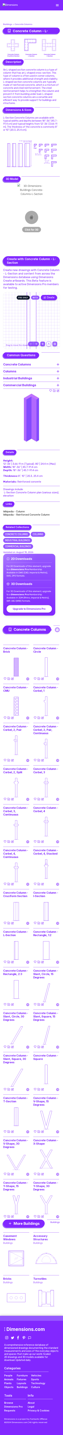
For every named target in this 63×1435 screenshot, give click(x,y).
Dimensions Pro (13, 1406)
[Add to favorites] (50, 390)
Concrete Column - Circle (45, 650)
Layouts (21, 1383)
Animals (8, 1379)
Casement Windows (10, 1237)
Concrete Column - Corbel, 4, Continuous (15, 854)
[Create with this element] (58, 390)
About (31, 1402)
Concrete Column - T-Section (15, 1099)
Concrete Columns (23, 24)
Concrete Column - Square (45, 1057)
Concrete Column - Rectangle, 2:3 (15, 972)
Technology (38, 1383)
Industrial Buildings (17, 540)
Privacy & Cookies (38, 1410)
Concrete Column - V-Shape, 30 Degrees (15, 1144)
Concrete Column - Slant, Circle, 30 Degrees (15, 1016)
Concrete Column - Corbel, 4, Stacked (45, 852)
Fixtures (21, 1379)
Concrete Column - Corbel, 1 (45, 689)
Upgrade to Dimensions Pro (29, 608)
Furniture (22, 1375)
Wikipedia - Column (14, 511)
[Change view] (54, 344)
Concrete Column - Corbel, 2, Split (15, 770)
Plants (8, 1383)
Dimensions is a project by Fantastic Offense (25, 1419)
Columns (38, 534)
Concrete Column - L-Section (15, 933)
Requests (9, 1410)
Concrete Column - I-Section (45, 894)
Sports (35, 1379)
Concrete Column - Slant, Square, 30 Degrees (15, 1059)
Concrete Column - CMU (15, 689)
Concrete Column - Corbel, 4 (45, 809)
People (8, 1375)
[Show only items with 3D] (57, 629)
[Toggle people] (48, 344)
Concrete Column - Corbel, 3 (45, 770)
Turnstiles (40, 1278)
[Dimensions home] (10, 5)
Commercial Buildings (18, 546)
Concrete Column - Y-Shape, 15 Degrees (15, 1186)
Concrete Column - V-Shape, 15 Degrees (45, 1101)
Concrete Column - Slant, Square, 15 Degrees (45, 1016)
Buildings (7, 24)
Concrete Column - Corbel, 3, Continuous (15, 811)
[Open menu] (57, 5)
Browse (8, 1402)
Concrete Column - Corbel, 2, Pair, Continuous (45, 730)
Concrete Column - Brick (15, 650)
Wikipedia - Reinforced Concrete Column (26, 514)
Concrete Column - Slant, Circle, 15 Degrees (45, 974)
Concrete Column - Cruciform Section (15, 894)
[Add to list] (54, 390)
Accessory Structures (40, 1237)
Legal (31, 1406)
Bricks (7, 1278)
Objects (8, 1387)
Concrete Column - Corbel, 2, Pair (15, 728)
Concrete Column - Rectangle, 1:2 (45, 933)
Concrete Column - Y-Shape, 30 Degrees (45, 1186)
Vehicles (36, 1375)
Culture (35, 1387)
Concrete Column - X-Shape (45, 1142)
